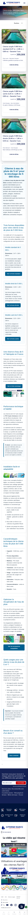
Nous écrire (5, 899)
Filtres (7, 23)
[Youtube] (7, 905)
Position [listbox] (16, 23)
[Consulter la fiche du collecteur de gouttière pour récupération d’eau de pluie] (14, 638)
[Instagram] (15, 905)
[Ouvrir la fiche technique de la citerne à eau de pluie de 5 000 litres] (14, 393)
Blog (4, 905)
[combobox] (19, 23)
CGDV (2, 897)
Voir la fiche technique (14, 386)
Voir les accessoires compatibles (14, 647)
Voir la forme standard (13, 273)
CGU (6, 897)
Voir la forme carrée (13, 339)
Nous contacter (14, 755)
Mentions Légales (11, 897)
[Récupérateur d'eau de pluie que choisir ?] (14, 878)
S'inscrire (20, 783)
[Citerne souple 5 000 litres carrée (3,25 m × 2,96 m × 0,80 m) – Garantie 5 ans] (14, 81)
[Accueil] (10, 3)
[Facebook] (11, 905)
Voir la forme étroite (13, 305)
